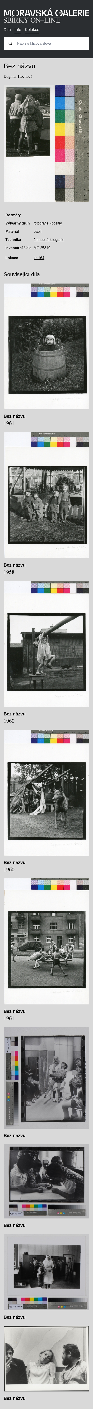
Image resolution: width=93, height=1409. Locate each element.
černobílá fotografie (49, 240)
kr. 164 (39, 258)
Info (17, 29)
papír (38, 231)
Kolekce (32, 29)
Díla (7, 29)
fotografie (41, 223)
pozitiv (56, 223)
